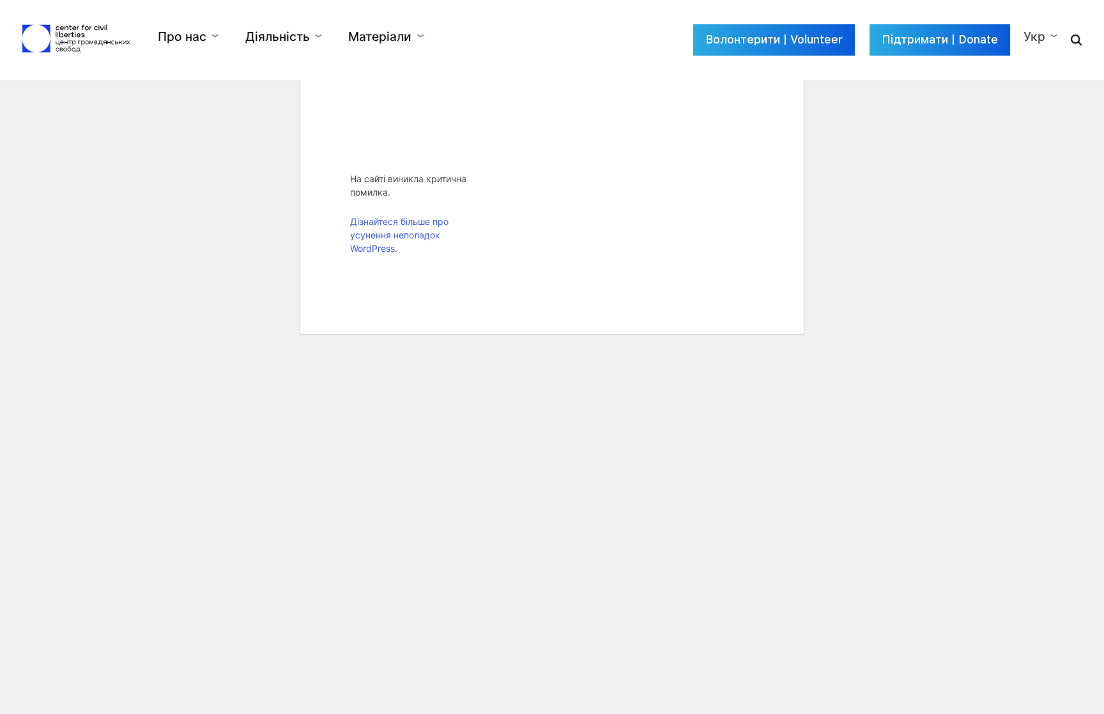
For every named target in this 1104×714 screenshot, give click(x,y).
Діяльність (277, 36)
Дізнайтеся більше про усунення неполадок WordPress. (399, 235)
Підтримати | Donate (940, 39)
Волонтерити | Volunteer (774, 39)
